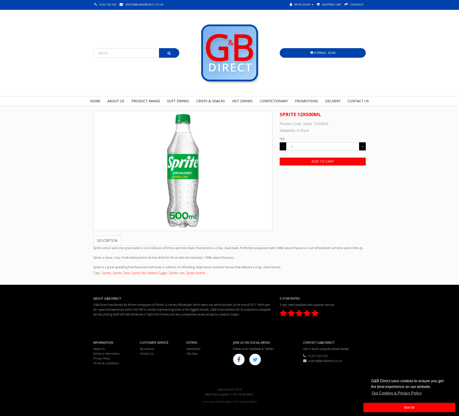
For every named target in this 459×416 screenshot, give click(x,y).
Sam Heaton (250, 401)
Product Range (145, 101)
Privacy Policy (101, 358)
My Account (147, 349)
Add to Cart (322, 161)
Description (107, 240)
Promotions (306, 101)
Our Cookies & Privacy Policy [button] (397, 393)
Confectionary (274, 101)
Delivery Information (106, 354)
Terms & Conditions (106, 363)
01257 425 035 (317, 356)
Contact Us (358, 101)
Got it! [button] (409, 407)
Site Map (192, 354)
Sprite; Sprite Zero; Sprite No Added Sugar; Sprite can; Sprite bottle (153, 273)
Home (95, 101)
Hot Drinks (242, 101)
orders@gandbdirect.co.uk (324, 361)
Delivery (332, 101)
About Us (115, 101)
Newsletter (193, 349)
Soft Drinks (178, 101)
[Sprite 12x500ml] (183, 171)
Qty (282, 139)
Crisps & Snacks (210, 101)
